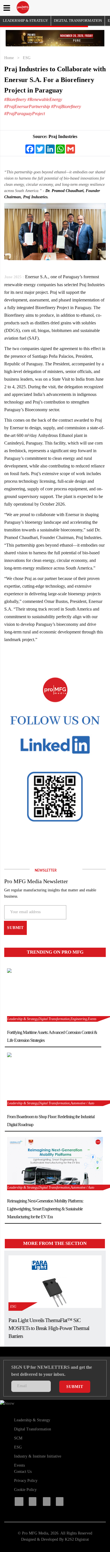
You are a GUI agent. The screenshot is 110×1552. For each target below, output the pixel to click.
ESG (26, 58)
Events (19, 1465)
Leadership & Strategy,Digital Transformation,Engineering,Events (51, 1019)
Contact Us (23, 1471)
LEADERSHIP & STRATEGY (25, 21)
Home (9, 58)
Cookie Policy (25, 1490)
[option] (55, 38)
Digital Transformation (32, 1429)
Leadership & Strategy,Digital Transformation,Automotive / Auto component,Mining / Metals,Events (50, 1187)
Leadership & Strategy (32, 1420)
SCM (18, 1438)
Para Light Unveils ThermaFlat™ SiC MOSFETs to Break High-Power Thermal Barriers (48, 1328)
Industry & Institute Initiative (37, 1456)
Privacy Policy (26, 1480)
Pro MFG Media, (35, 1533)
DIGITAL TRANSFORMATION (78, 21)
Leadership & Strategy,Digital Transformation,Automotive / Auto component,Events (50, 1103)
